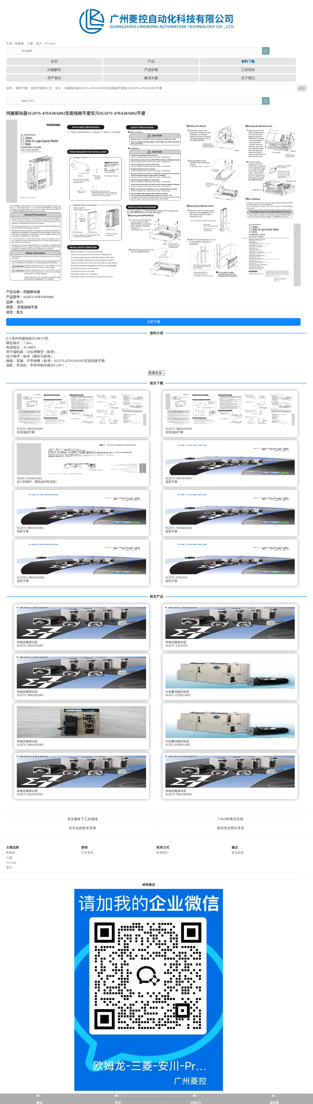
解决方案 (151, 78)
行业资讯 (87, 852)
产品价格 (151, 69)
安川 (58, 88)
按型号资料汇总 (41, 88)
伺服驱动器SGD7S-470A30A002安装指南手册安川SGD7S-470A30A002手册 (113, 88)
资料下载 (248, 61)
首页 (54, 61)
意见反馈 (238, 852)
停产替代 (54, 78)
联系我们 (162, 852)
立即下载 (153, 322)
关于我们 (248, 78)
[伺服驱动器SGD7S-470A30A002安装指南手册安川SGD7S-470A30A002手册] (153, 203)
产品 (151, 61)
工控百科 (248, 69)
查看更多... (156, 373)
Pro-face (11, 862)
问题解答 (54, 69)
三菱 (9, 857)
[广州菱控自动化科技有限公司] (156, 20)
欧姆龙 (10, 852)
